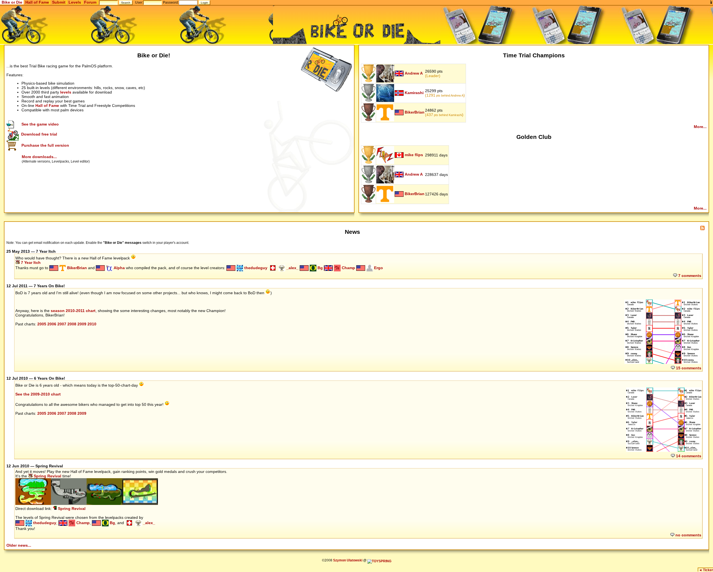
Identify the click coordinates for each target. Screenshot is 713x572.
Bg (319, 268)
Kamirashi (414, 92)
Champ (348, 268)
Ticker (706, 570)
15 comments (688, 368)
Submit (58, 2)
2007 (61, 324)
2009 (81, 324)
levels (65, 92)
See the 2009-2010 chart (38, 394)
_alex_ (292, 268)
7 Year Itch (30, 262)
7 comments (689, 275)
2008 (71, 324)
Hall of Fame (37, 2)
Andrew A (414, 73)
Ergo (378, 268)
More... (700, 126)
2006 (51, 324)
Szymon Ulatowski (347, 560)
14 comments (688, 456)
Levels (75, 2)
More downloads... (39, 156)
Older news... (18, 545)
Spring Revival (47, 476)
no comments (687, 535)
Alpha (119, 268)
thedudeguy (255, 268)
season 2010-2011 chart (73, 310)
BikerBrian (414, 112)
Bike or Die (12, 2)
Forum (90, 2)
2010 (91, 324)
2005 (41, 324)
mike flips (414, 155)
